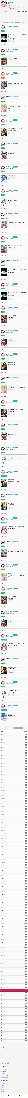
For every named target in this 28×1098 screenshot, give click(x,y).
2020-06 (13, 931)
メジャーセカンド (12, 152)
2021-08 (13, 894)
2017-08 (13, 1022)
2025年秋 (3, 1091)
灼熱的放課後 (11, 272)
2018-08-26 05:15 (9, 121)
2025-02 (13, 782)
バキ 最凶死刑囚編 (12, 58)
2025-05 (13, 774)
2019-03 (13, 971)
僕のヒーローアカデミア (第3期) (15, 409)
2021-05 (13, 902)
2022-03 (13, 875)
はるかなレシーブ (12, 175)
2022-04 (13, 873)
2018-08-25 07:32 (9, 168)
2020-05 (13, 934)
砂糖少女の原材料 (12, 200)
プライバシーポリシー (6, 1075)
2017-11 (13, 1014)
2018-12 (13, 979)
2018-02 (13, 1006)
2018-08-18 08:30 (9, 449)
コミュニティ (4, 1069)
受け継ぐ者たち (12, 364)
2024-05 (13, 806)
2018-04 (13, 1001)
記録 (11, 11)
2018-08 (13, 990)
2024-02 (13, 814)
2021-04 (13, 905)
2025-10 (13, 761)
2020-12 (13, 915)
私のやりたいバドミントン (15, 341)
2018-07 (13, 993)
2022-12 (13, 851)
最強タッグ (11, 598)
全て (13, 731)
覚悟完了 (11, 668)
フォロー (13, 8)
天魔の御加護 (12, 130)
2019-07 (13, 961)
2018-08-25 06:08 (9, 238)
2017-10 (13, 1017)
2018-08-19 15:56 (9, 308)
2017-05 (13, 1030)
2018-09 (13, 987)
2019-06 (13, 963)
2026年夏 (3, 1085)
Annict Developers (5, 1061)
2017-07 (13, 1025)
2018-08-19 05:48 (9, 355)
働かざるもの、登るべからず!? (15, 551)
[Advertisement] (14, 18)
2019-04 (13, 969)
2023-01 (13, 849)
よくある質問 (4, 1071)
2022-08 (13, 862)
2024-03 (13, 811)
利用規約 (3, 1073)
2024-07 (13, 801)
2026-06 (13, 739)
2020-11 (13, 918)
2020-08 (13, 926)
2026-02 (13, 750)
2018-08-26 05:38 (9, 98)
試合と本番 (11, 317)
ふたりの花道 (11, 528)
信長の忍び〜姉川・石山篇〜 (15, 128)
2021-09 (13, 891)
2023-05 (13, 838)
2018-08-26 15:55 (9, 51)
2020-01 (13, 945)
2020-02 (13, 942)
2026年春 (3, 1087)
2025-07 (13, 769)
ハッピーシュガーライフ (14, 198)
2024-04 (13, 809)
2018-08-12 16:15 (9, 613)
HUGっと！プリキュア (13, 105)
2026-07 (13, 737)
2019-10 (13, 953)
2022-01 (13, 881)
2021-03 (13, 907)
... (16, 728)
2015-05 (13, 1041)
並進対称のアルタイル (13, 481)
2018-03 (13, 1003)
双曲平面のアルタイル (13, 504)
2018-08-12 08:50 (9, 660)
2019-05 (13, 966)
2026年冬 (3, 1089)
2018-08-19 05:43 (9, 379)
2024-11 (13, 790)
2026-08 (13, 734)
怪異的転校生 (11, 38)
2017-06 (13, 1027)
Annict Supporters (5, 1063)
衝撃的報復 (11, 295)
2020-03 (13, 939)
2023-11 (13, 822)
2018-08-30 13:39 (9, 27)
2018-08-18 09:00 (9, 425)
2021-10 (13, 889)
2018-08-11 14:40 (9, 683)
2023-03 (13, 843)
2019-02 (13, 974)
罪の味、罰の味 (12, 692)
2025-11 (13, 758)
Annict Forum (4, 1057)
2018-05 (13, 998)
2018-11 (13, 982)
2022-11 (13, 854)
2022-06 (13, 867)
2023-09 (13, 827)
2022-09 (13, 859)
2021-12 (13, 883)
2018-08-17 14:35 (9, 519)
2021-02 (13, 910)
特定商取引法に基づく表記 (7, 1077)
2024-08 (13, 798)
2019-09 (13, 955)
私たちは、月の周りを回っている (15, 458)
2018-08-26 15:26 (9, 74)
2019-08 (13, 958)
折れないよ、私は (12, 715)
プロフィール (5, 11)
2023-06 (13, 835)
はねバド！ (10, 81)
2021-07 (13, 897)
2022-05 (13, 870)
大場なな (10, 224)
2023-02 (13, 846)
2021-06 (13, 899)
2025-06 (13, 771)
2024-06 (13, 803)
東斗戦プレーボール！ (13, 434)
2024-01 (13, 817)
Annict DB (3, 1059)
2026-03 (13, 747)
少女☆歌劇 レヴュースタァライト (16, 222)
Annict (3, 1047)
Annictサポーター (7, 22)
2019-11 (13, 950)
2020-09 (13, 923)
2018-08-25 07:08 (9, 191)
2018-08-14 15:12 (9, 543)
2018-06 (13, 995)
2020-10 (13, 921)
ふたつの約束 (12, 247)
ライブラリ (17, 11)
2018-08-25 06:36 (9, 215)
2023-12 (13, 819)
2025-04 (13, 777)
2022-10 (13, 857)
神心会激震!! (12, 60)
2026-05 (13, 742)
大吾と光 (11, 153)
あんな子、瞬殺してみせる (15, 622)
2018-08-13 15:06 (9, 566)
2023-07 (13, 833)
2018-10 (13, 985)
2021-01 (13, 913)
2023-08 (13, 830)
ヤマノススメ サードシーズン (15, 245)
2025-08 (13, 766)
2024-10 (13, 793)
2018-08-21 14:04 (9, 262)
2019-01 (13, 977)
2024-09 (13, 795)
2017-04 (13, 1033)
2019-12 (13, 947)
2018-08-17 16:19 (9, 472)
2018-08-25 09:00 (9, 145)
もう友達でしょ (12, 177)
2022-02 (13, 878)
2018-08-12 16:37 (9, 589)
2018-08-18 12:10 (9, 402)
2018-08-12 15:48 (9, 636)
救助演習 (11, 411)
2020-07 (13, 929)
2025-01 (13, 785)
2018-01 (13, 1009)
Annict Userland (5, 1055)
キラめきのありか (12, 645)
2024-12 (13, 787)
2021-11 (13, 886)
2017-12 (13, 1011)
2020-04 (13, 937)
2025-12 (13, 755)
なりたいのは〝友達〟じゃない (15, 83)
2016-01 (13, 1038)
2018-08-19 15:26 (9, 332)
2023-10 (13, 825)
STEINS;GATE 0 (11, 479)
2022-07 (13, 865)
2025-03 (13, 779)
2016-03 (13, 1035)
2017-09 (13, 1019)
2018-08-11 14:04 (9, 706)
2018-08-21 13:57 (9, 285)
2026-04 (13, 745)
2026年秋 (3, 1083)
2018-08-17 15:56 (9, 496)
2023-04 (13, 841)
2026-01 (13, 753)
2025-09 (13, 763)
